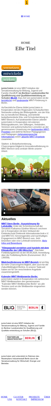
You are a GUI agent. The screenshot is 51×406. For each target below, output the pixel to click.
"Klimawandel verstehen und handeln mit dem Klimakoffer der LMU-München (25, 249)
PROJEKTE (34, 397)
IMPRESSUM (37, 399)
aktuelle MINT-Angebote (33, 137)
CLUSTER (18, 397)
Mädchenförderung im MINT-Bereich (20, 262)
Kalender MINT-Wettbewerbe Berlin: (19, 276)
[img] (25, 41)
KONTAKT (21, 399)
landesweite (22, 100)
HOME (4, 397)
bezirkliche (6, 100)
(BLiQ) (13, 98)
